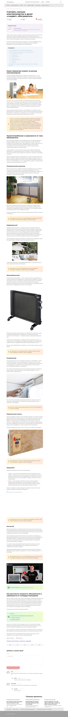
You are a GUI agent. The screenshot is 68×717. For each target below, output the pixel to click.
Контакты (9, 709)
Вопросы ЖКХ (30, 5)
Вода (8, 5)
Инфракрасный (15, 55)
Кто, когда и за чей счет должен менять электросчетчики (14, 702)
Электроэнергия (15, 5)
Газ (25, 5)
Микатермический (15, 56)
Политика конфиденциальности (27, 709)
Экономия (37, 5)
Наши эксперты (45, 5)
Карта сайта (16, 709)
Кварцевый (14, 60)
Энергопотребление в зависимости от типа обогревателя (22, 52)
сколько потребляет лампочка (27, 587)
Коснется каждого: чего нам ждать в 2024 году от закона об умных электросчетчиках (52, 703)
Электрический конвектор (17, 53)
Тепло (21, 5)
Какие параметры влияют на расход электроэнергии (21, 50)
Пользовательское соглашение (44, 709)
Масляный (14, 62)
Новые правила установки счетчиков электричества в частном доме (32, 703)
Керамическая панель (16, 59)
